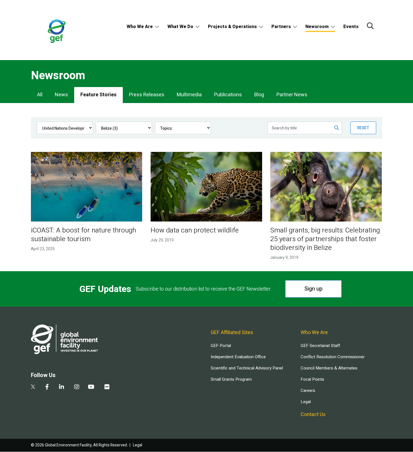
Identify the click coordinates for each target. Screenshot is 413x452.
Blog (259, 95)
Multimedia (189, 95)
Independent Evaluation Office (238, 357)
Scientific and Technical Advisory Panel (247, 368)
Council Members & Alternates (329, 368)
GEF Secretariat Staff (320, 346)
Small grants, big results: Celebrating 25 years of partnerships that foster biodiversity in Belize (325, 239)
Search (370, 25)
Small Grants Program (231, 379)
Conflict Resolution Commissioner (333, 357)
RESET (363, 128)
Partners (281, 26)
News (61, 95)
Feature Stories (98, 95)
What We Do (180, 26)
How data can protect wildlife (195, 230)
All (39, 95)
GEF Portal (221, 346)
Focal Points (312, 379)
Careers (308, 390)
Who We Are (140, 26)
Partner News (291, 95)
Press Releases (146, 95)
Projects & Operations (232, 26)
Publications (228, 95)
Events (350, 26)
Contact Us (313, 414)
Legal (306, 402)
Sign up (313, 289)
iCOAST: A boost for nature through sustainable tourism (83, 234)
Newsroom (317, 26)
